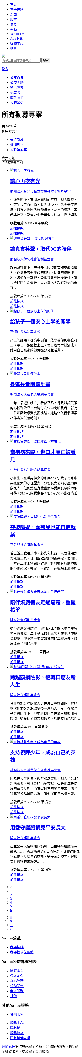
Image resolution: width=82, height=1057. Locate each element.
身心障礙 (17, 981)
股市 (13, 19)
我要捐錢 (17, 947)
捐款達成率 (18, 150)
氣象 (13, 24)
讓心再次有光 (25, 181)
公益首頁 (17, 77)
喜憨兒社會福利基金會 (27, 545)
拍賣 (13, 48)
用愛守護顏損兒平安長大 (38, 827)
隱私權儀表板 (20, 1038)
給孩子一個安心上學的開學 (40, 321)
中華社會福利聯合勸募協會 (30, 470)
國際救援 (17, 971)
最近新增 (17, 139)
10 (11, 925)
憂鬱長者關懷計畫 (30, 384)
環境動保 (17, 976)
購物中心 (17, 43)
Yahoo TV (17, 33)
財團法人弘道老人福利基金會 (32, 394)
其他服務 (17, 1014)
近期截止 (17, 145)
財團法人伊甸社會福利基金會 (32, 259)
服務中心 (17, 1023)
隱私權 (15, 1028)
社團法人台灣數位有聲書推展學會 (35, 770)
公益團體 (17, 82)
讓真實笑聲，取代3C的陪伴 (41, 249)
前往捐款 (17, 228)
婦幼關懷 (17, 986)
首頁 (13, 4)
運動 (13, 29)
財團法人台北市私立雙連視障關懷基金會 (40, 191)
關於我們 (17, 97)
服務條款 (17, 1033)
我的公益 (17, 102)
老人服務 (17, 991)
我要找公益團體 (22, 952)
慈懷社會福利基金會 (25, 332)
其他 (13, 996)
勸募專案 (17, 87)
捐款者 (15, 92)
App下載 (16, 38)
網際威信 (8, 1046)
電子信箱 (17, 9)
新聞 (13, 14)
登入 (5, 69)
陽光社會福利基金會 (25, 620)
